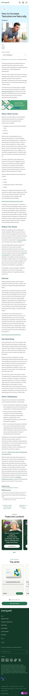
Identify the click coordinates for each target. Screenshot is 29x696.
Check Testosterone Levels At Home (11, 334)
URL (24, 498)
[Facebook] (11, 660)
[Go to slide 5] (15, 599)
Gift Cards (3, 634)
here (10, 668)
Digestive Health (5, 618)
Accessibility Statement (5, 686)
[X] (19, 660)
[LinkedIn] (7, 660)
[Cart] (23, 2)
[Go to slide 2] (15, 552)
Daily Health (4, 625)
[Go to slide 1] (13, 552)
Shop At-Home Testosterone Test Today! (12, 201)
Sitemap (24, 688)
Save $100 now (11, 546)
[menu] (26, 2)
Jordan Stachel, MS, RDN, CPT (12, 59)
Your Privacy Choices (18, 688)
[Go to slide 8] (19, 599)
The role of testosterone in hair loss (10, 487)
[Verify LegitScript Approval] (3, 678)
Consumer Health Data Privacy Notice (7, 688)
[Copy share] (3, 47)
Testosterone (5, 20)
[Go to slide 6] (16, 599)
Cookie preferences (4, 690)
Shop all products (14, 603)
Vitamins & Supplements (6, 622)
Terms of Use (21, 686)
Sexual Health (4, 628)
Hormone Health (5, 631)
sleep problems (22, 240)
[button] (26, 651)
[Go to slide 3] (12, 599)
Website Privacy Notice (14, 686)
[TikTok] (15, 660)
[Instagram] (3, 660)
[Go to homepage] (5, 2)
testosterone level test (8, 91)
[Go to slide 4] (13, 599)
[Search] (19, 2)
